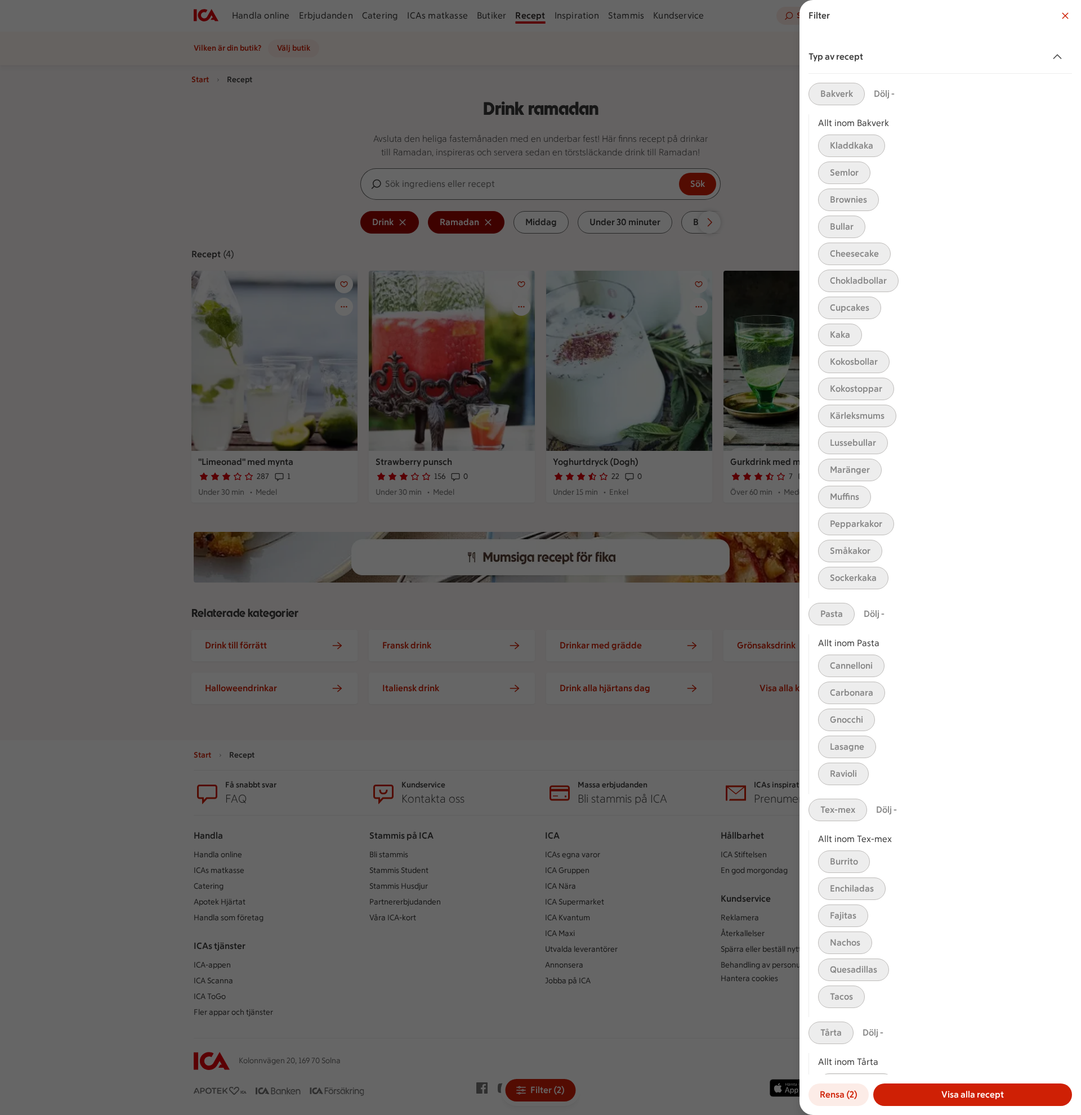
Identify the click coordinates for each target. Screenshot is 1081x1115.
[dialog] (940, 557)
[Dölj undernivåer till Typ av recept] (1059, 57)
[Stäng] (1065, 16)
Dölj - (884, 93)
